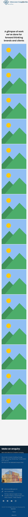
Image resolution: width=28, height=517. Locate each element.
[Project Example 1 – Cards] (14, 156)
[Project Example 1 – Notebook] (14, 106)
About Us (14, 515)
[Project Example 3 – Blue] (14, 256)
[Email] (11, 501)
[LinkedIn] (7, 501)
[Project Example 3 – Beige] (14, 206)
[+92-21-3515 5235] (3, 491)
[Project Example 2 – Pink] (14, 307)
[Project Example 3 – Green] (14, 181)
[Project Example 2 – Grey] (14, 357)
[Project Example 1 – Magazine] (14, 56)
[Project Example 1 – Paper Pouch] (14, 131)
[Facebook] (3, 501)
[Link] (14, 476)
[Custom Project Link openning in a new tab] (14, 407)
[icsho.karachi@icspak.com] (3, 489)
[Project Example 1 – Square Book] (14, 81)
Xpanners (13, 509)
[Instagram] (15, 501)
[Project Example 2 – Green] (14, 332)
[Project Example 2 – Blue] (14, 382)
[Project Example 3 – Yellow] (14, 281)
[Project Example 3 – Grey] (14, 231)
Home (14, 512)
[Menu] (23, 2)
